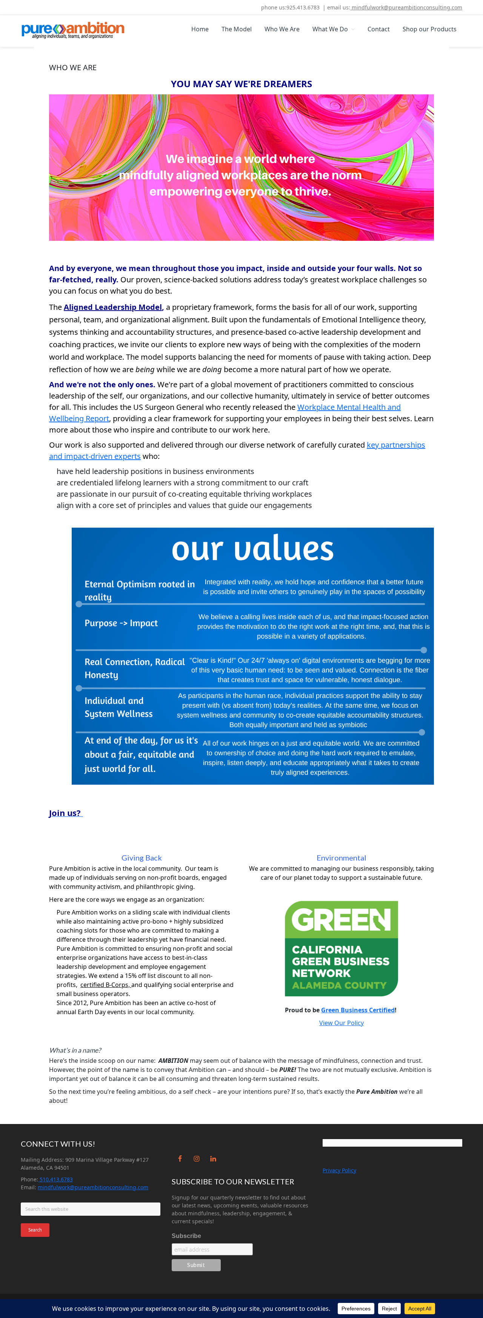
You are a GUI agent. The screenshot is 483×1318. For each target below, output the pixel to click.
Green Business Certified (358, 1010)
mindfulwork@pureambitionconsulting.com (406, 7)
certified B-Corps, (105, 985)
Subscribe (186, 1236)
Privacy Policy (339, 1170)
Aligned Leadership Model (113, 307)
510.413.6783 (55, 1179)
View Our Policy (341, 1023)
